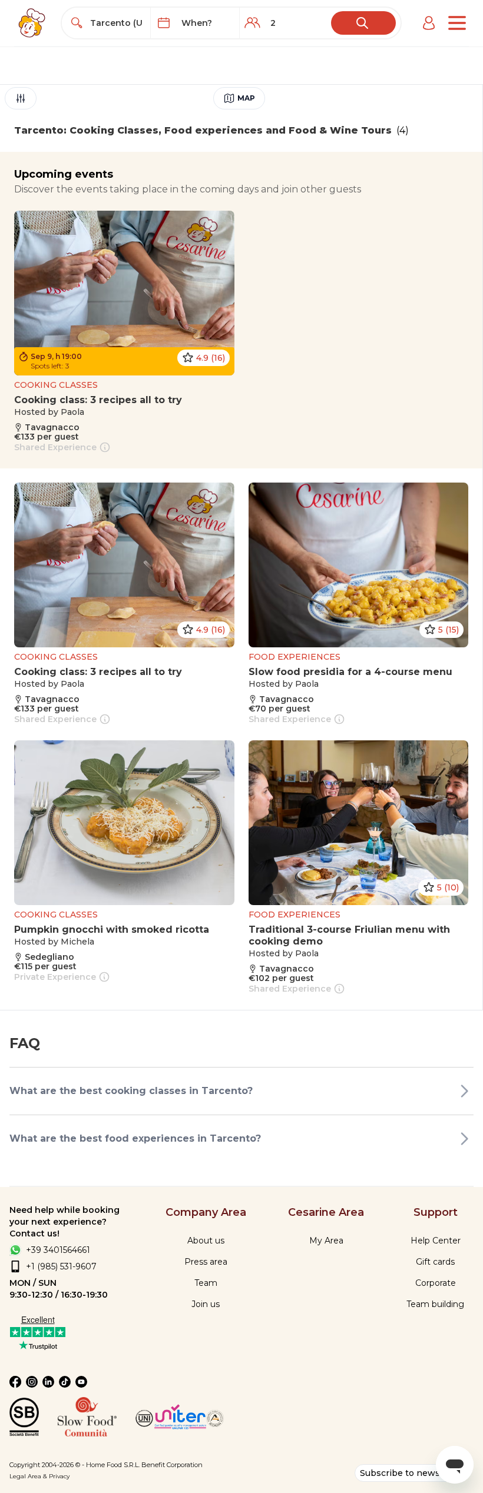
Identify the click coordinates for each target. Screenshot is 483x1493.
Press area (205, 1261)
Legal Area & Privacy (39, 1476)
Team (205, 1283)
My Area (326, 1240)
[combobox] (117, 23)
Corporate (435, 1283)
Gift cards (435, 1261)
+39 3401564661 (58, 1250)
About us (205, 1240)
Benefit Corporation (172, 1465)
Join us (205, 1304)
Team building (435, 1304)
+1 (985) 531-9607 (61, 1266)
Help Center (436, 1240)
